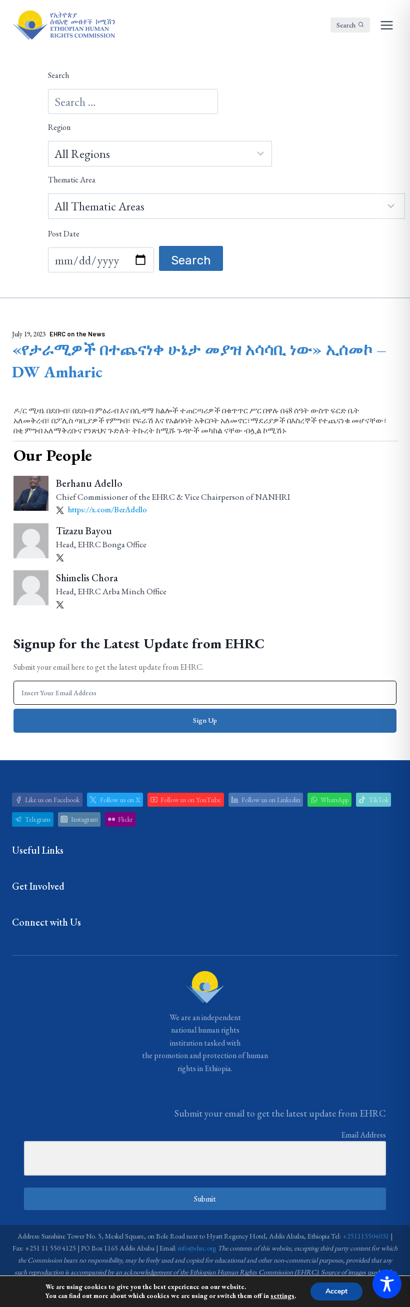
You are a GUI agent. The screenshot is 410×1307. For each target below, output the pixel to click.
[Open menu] (386, 25)
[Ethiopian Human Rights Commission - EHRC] (63, 24)
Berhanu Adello (89, 483)
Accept (337, 1291)
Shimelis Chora (87, 577)
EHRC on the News (77, 334)
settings (282, 1296)
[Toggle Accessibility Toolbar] (387, 1284)
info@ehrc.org (197, 1248)
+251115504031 (365, 1236)
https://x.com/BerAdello (106, 509)
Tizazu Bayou (84, 530)
